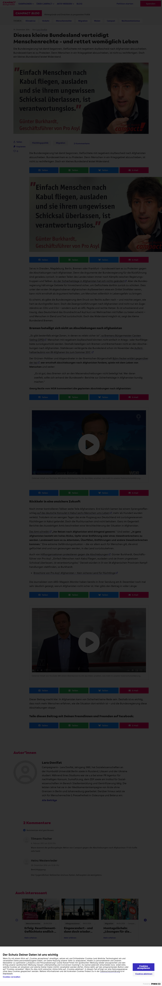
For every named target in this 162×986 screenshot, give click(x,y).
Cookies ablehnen (143, 974)
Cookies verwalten (11, 977)
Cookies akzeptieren (143, 967)
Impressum (8, 973)
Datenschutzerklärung (110, 971)
